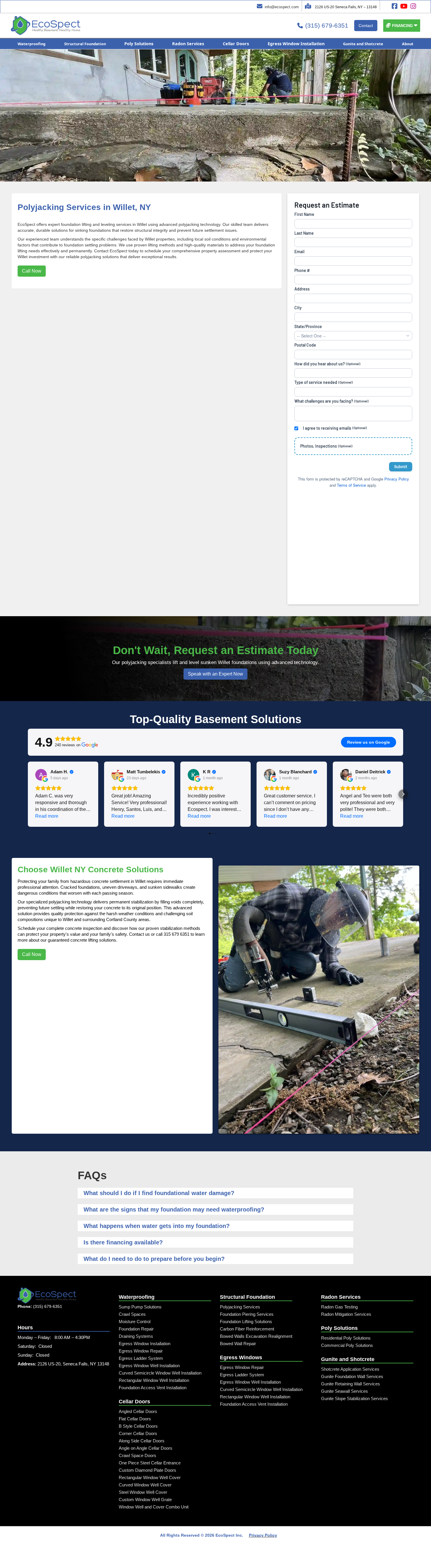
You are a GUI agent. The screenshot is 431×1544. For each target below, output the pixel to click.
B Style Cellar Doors (138, 1426)
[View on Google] (41, 775)
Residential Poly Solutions (346, 1337)
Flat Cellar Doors (135, 1418)
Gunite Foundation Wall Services (352, 1376)
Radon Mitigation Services (346, 1314)
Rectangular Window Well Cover (150, 1477)
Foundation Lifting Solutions (246, 1321)
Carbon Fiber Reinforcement (247, 1328)
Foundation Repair (136, 1328)
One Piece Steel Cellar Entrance (150, 1462)
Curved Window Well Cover (145, 1484)
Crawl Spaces (132, 1314)
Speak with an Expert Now (215, 673)
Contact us (139, 934)
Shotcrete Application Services (350, 1369)
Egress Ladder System (141, 1358)
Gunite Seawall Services (344, 1391)
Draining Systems (136, 1336)
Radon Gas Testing (339, 1306)
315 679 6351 (176, 934)
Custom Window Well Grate (145, 1499)
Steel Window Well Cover (143, 1492)
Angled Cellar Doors (138, 1411)
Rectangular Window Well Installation (154, 1380)
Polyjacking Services (240, 1306)
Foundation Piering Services (247, 1314)
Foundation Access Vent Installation (152, 1387)
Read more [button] (46, 816)
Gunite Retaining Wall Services (350, 1383)
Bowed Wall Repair (238, 1343)
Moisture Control (134, 1321)
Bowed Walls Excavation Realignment (256, 1336)
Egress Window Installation (144, 1343)
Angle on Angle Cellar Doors (145, 1448)
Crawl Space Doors (137, 1455)
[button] (401, 25)
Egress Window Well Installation (149, 1365)
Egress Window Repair (141, 1350)
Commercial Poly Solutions (347, 1345)
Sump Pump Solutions (140, 1306)
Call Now (31, 270)
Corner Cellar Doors (138, 1433)
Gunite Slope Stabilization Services (354, 1398)
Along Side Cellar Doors (141, 1440)
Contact (366, 25)
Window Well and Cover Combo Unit (154, 1506)
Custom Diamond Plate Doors (147, 1470)
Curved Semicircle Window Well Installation (160, 1372)
